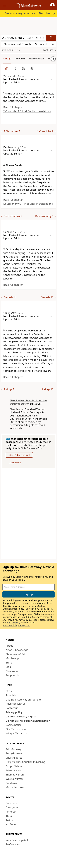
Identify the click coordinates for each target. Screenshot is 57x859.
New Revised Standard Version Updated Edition (28, 402)
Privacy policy (14, 712)
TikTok (9, 816)
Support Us (12, 675)
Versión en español (17, 840)
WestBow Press (15, 779)
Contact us (12, 708)
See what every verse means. (28, 13)
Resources (20, 58)
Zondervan (12, 783)
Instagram (12, 807)
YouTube (11, 824)
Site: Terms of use (16, 729)
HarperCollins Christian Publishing (25, 762)
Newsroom (12, 671)
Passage (7, 58)
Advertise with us (16, 703)
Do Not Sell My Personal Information (28, 720)
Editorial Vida (13, 770)
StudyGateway (14, 753)
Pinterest (11, 811)
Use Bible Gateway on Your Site (23, 699)
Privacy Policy (13, 622)
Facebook (11, 803)
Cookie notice (13, 725)
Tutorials (11, 695)
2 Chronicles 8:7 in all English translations (27, 111)
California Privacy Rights (21, 716)
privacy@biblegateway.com (16, 625)
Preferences (13, 844)
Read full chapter (13, 107)
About (9, 645)
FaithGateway (13, 749)
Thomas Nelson (15, 774)
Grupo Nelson (14, 766)
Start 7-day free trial (19, 454)
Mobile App (12, 658)
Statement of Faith (16, 654)
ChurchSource (14, 757)
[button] (52, 5)
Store (9, 662)
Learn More (15, 462)
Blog (8, 667)
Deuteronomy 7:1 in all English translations (28, 203)
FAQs (9, 691)
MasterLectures (15, 787)
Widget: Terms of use (18, 733)
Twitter (10, 820)
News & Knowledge (17, 650)
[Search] (51, 38)
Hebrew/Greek (36, 58)
